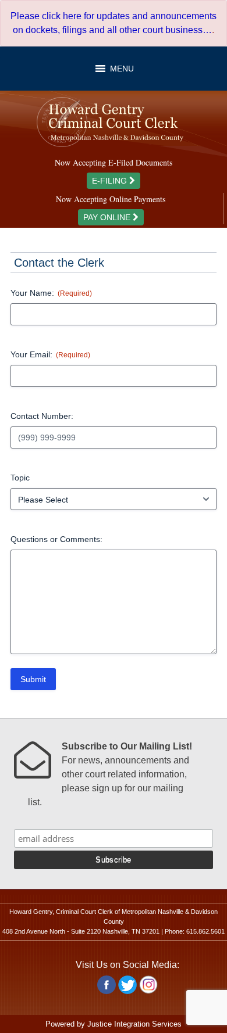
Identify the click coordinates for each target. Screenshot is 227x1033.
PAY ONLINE (108, 217)
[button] (122, 68)
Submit (33, 679)
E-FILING (110, 180)
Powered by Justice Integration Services (113, 1024)
